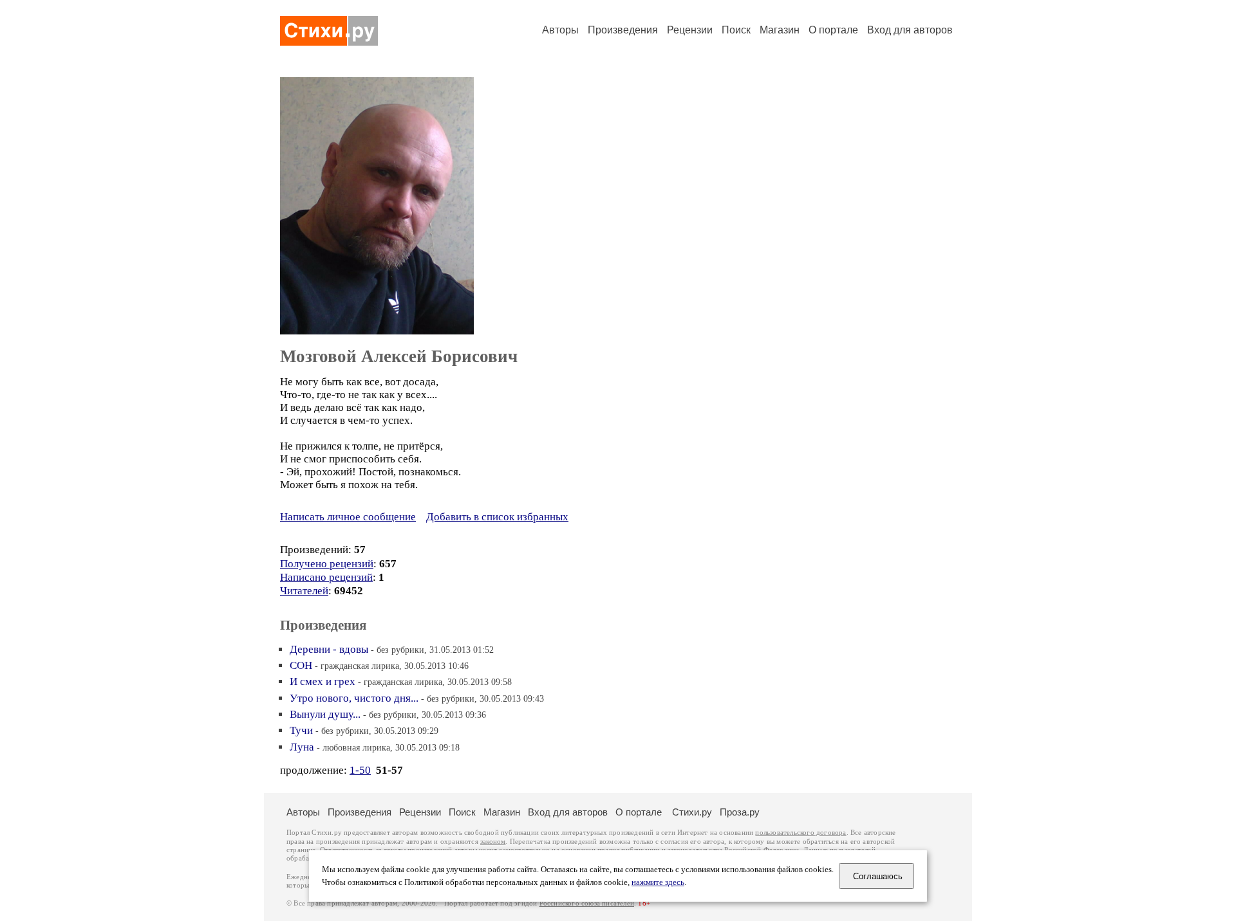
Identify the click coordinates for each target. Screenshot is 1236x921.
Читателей (304, 591)
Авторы (560, 29)
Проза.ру (740, 812)
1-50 (360, 770)
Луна (302, 747)
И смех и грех (322, 681)
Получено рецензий (326, 564)
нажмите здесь (658, 882)
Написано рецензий (326, 577)
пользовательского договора (800, 832)
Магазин (780, 29)
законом (492, 841)
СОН (301, 665)
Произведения (623, 29)
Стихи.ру (692, 812)
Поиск (736, 29)
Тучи (301, 730)
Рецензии (690, 29)
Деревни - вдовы (329, 649)
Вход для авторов (910, 29)
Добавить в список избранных (497, 517)
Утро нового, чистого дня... (354, 698)
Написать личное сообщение (348, 517)
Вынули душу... (325, 714)
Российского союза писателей (586, 903)
